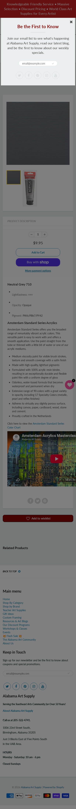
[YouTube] (55, 75)
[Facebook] (28, 75)
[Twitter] (19, 75)
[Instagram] (46, 75)
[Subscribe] (53, 63)
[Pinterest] (37, 75)
